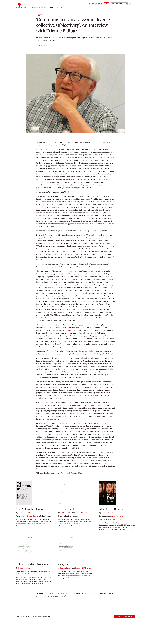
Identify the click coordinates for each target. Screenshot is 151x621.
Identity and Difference (112, 508)
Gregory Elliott (32, 516)
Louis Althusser (65, 513)
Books (32, 8)
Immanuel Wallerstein (83, 568)
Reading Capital (67, 508)
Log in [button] (106, 3)
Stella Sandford (117, 516)
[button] (130, 4)
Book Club (51, 8)
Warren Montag (115, 519)
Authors (37, 8)
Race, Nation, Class (69, 564)
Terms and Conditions (23, 616)
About (26, 8)
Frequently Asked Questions (41, 616)
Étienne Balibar (24, 513)
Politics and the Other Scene (32, 564)
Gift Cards (59, 8)
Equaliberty (69, 330)
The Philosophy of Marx (29, 508)
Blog (44, 8)
